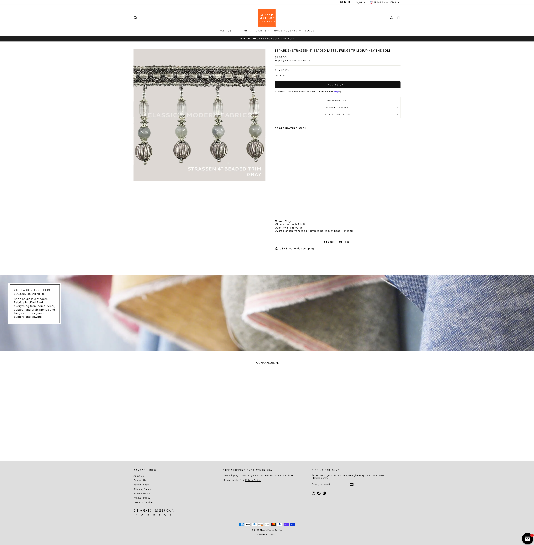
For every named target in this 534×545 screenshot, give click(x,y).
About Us (139, 476)
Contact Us (140, 480)
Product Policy (142, 498)
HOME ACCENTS (286, 30)
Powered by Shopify (267, 534)
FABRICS (226, 30)
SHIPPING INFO (337, 100)
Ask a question (337, 114)
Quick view (166, 432)
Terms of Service (143, 502)
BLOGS (309, 30)
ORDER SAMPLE (337, 107)
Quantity (282, 70)
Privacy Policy (142, 493)
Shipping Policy (142, 489)
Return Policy (141, 484)
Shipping (280, 60)
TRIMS (244, 30)
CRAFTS (261, 30)
